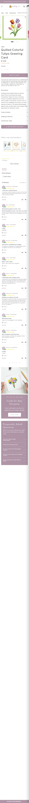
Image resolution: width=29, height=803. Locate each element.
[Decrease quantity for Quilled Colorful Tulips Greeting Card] (2, 69)
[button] (14, 801)
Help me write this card (15, 126)
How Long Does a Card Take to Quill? (12, 460)
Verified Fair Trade (6, 121)
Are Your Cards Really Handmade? (9, 439)
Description (4, 90)
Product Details (5, 112)
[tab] (14, 163)
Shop (7, 12)
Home (2, 12)
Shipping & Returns (7, 116)
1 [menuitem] (12, 362)
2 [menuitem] (14, 362)
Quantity (3, 66)
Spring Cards (13, 12)
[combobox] (23, 182)
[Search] (24, 6)
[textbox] (26, 183)
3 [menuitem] (16, 362)
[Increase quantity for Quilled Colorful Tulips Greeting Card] (7, 69)
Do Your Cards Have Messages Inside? (12, 449)
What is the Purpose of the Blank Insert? (12, 455)
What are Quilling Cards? (10, 444)
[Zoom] (25, 17)
